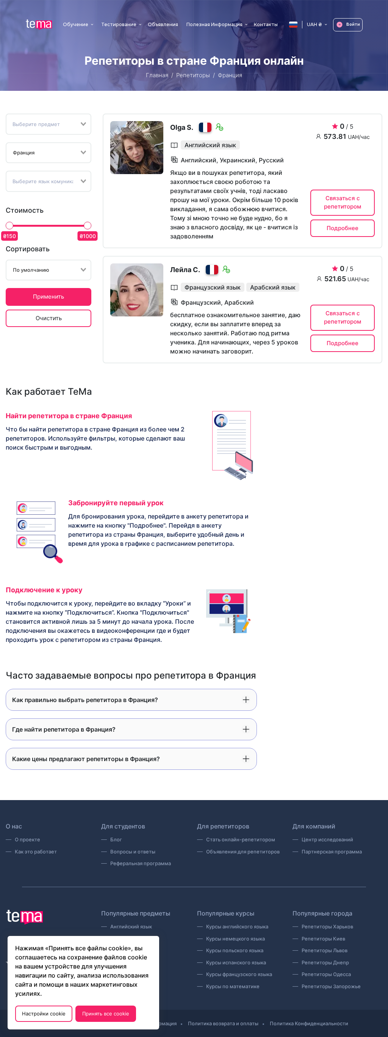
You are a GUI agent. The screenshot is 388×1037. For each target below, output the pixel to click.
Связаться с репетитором (342, 202)
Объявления (163, 24)
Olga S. (181, 127)
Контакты (266, 24)
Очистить (49, 318)
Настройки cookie (44, 1014)
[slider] (9, 225)
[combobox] (48, 124)
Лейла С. (185, 270)
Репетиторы (193, 75)
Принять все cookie (105, 1014)
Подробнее (342, 228)
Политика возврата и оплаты (223, 1023)
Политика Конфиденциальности (309, 1023)
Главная (157, 75)
